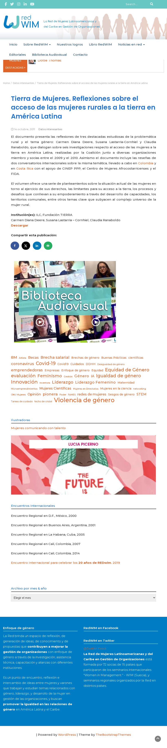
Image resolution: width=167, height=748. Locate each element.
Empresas (52, 370)
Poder (62, 394)
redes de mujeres (91, 394)
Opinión (34, 394)
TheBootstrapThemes (113, 735)
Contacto (80, 55)
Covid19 (63, 364)
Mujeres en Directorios (85, 388)
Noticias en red (130, 44)
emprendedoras (27, 370)
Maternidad (126, 382)
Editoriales (17, 55)
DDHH (91, 364)
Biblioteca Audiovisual (49, 55)
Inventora (45, 383)
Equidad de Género (127, 369)
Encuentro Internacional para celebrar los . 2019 (65, 563)
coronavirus (22, 363)
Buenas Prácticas (113, 357)
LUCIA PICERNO (83, 444)
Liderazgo (62, 382)
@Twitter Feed (95, 648)
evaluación (23, 375)
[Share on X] (26, 246)
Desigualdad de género (110, 364)
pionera (50, 394)
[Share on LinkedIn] (37, 246)
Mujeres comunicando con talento (38, 428)
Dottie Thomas (49, 60)
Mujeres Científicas (55, 388)
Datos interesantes (50, 129)
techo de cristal (43, 401)
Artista (22, 358)
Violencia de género (84, 400)
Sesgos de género (121, 394)
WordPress (67, 735)
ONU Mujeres (18, 394)
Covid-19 (46, 363)
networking (139, 388)
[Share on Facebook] (15, 246)
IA (92, 376)
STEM (141, 394)
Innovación (24, 382)
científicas (135, 357)
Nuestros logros (70, 44)
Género (81, 376)
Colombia (145, 163)
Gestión (68, 376)
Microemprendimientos (24, 388)
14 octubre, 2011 (24, 129)
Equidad (97, 370)
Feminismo (49, 375)
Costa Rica (24, 168)
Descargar (19, 225)
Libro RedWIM (100, 44)
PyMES (72, 394)
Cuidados (77, 364)
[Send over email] (48, 246)
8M (14, 357)
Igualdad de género (118, 375)
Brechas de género (85, 357)
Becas (33, 357)
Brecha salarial (55, 357)
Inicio (13, 44)
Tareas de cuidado (22, 401)
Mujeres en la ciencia (115, 388)
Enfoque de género (75, 370)
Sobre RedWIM (36, 44)
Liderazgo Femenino (95, 382)
